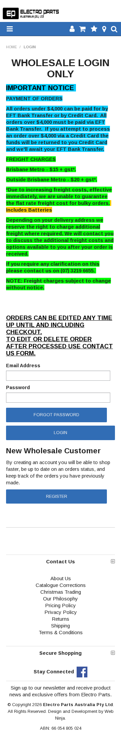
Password (18, 387)
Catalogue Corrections (61, 585)
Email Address (23, 365)
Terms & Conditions (61, 632)
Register (56, 496)
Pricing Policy (60, 605)
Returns (60, 619)
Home (11, 47)
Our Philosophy (60, 598)
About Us (60, 578)
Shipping (60, 625)
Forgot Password (56, 414)
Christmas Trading (60, 592)
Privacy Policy (60, 612)
